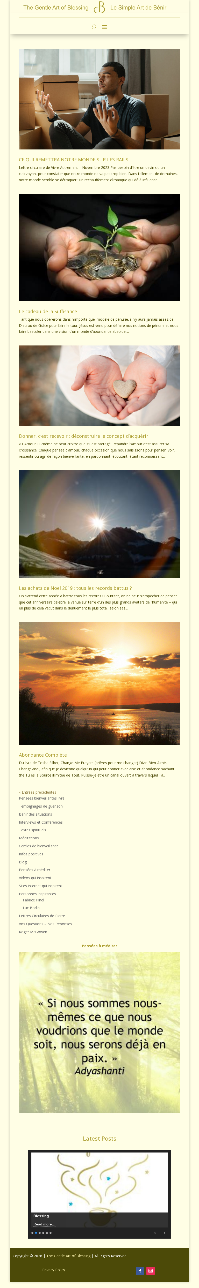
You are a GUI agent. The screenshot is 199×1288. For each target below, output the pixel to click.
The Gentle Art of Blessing (68, 1255)
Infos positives (31, 854)
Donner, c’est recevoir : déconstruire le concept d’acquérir (83, 436)
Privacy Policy (53, 1269)
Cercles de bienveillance (39, 845)
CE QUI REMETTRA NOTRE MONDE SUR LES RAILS (73, 159)
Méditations (29, 837)
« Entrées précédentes (37, 792)
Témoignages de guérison (41, 806)
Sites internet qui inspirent (40, 885)
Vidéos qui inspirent (35, 877)
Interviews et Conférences (41, 822)
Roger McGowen (33, 931)
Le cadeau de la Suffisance (48, 311)
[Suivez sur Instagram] (150, 1271)
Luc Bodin (31, 907)
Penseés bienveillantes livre (42, 798)
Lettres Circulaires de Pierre (42, 915)
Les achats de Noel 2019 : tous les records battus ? (75, 588)
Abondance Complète (43, 755)
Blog (23, 862)
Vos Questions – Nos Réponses (45, 923)
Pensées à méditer (34, 869)
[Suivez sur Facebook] (140, 1271)
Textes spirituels (32, 829)
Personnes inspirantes (37, 893)
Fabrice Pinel (33, 900)
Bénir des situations (35, 814)
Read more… (44, 1224)
